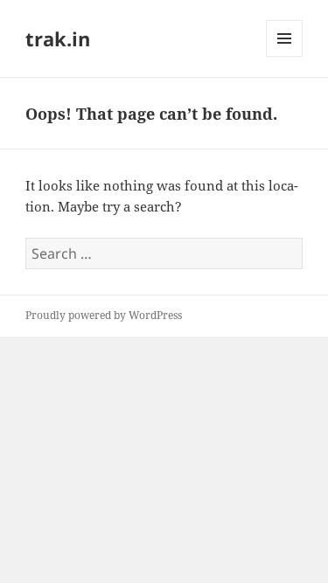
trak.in (57, 38)
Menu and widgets (285, 56)
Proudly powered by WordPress (103, 315)
